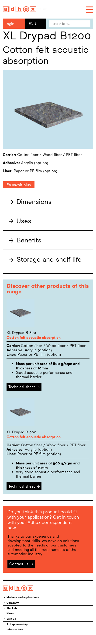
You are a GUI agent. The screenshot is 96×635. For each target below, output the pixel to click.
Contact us (21, 564)
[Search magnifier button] (87, 23)
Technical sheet (24, 387)
